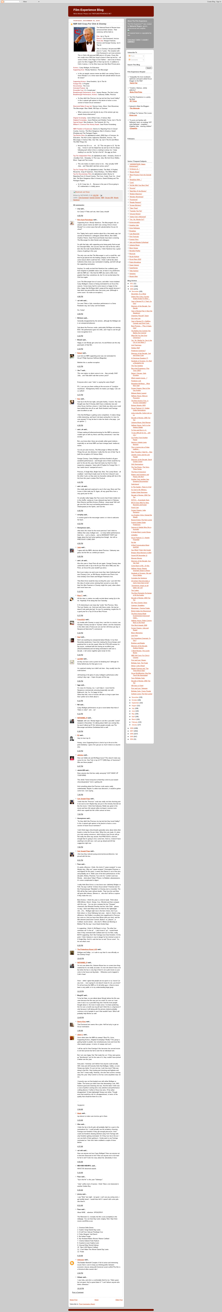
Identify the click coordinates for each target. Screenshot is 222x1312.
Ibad (78, 637)
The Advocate (135, 108)
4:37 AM (80, 1146)
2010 (132, 286)
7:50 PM (80, 814)
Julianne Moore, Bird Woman (141, 422)
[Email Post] (101, 195)
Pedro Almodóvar (135, 262)
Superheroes (133, 268)
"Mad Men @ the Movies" (138, 191)
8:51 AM (80, 1205)
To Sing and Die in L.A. (139, 430)
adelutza (80, 755)
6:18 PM (80, 731)
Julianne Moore (134, 245)
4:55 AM (80, 1162)
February (135, 722)
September (135, 703)
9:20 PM (80, 945)
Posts (132, 56)
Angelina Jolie (134, 225)
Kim (78, 399)
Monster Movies (136, 558)
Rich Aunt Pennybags (85, 220)
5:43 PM (80, 655)
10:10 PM (80, 1288)
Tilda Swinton (133, 271)
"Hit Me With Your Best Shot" (139, 185)
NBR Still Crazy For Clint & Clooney (89, 24)
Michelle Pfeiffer (134, 251)
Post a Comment (77, 1292)
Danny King (81, 1021)
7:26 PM (80, 795)
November (135, 697)
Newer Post (73, 1300)
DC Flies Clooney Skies (139, 603)
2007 (132, 731)
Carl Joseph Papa (83, 799)
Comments (134, 60)
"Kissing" (132, 188)
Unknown (80, 1260)
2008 (132, 728)
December (135, 291)
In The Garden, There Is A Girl (141, 487)
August (134, 705)
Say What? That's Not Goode (141, 550)
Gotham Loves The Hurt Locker (141, 694)
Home (97, 1300)
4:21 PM (80, 366)
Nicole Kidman (134, 256)
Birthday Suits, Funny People (141, 691)
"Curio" (131, 182)
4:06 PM (80, 296)
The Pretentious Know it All (87, 949)
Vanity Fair (133, 83)
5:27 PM (80, 615)
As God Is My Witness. (139, 490)
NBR (102, 198)
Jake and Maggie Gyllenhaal (138, 242)
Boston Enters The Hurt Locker (141, 520)
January (134, 725)
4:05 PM (80, 216)
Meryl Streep (133, 248)
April (133, 716)
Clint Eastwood (84, 198)
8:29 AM (80, 1190)
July (133, 708)
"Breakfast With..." (135, 180)
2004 (132, 739)
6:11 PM (80, 701)
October (134, 700)
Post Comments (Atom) (87, 1304)
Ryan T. (80, 595)
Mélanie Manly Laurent (138, 393)
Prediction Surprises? (138, 351)
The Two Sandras (137, 366)
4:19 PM (80, 349)
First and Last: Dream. (138, 660)
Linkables (134, 535)
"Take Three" (133, 208)
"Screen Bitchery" (135, 205)
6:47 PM (80, 766)
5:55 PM (80, 681)
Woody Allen (133, 276)
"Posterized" (133, 199)
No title (133, 542)
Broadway (132, 231)
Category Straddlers (138, 605)
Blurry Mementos (137, 633)
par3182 (80, 659)
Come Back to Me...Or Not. (140, 566)
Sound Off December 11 (139, 555)
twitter (138, 40)
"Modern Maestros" (135, 194)
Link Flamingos (136, 345)
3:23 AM (80, 1120)
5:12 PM (80, 591)
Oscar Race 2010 (135, 259)
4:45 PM (80, 511)
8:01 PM (80, 860)
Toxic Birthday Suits (138, 678)
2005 (132, 736)
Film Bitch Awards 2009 (139, 625)
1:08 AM (80, 1030)
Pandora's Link (136, 381)
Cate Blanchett (134, 234)
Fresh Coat (135, 507)
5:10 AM (80, 1173)
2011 (132, 283)
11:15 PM (80, 991)
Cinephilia (133, 128)
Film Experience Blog (88, 10)
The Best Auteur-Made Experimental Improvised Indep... (140, 616)
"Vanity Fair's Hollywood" (137, 217)
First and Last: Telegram (139, 688)
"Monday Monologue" (136, 197)
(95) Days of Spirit (137, 685)
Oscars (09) (109, 198)
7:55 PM (80, 847)
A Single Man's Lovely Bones (141, 532)
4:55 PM (80, 543)
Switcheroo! (135, 484)
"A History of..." (134, 169)
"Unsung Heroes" (135, 214)
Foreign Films (134, 239)
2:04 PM (80, 1273)
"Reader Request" (135, 202)
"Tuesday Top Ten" (135, 211)
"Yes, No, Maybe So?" (136, 219)
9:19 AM (80, 1256)
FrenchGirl (81, 619)
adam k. (80, 1035)
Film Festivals (134, 236)
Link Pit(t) (134, 635)
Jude (79, 547)
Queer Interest (134, 265)
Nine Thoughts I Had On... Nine (141, 452)
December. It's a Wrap (138, 294)
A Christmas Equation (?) (139, 358)
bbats (79, 1113)
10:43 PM (80, 958)
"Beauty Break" (134, 172)
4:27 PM (80, 395)
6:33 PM (80, 751)
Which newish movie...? (139, 378)
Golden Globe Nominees (139, 492)
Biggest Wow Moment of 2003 (141, 553)
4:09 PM (80, 314)
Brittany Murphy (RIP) (138, 405)
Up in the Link (135, 318)
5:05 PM (80, 556)
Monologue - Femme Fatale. (140, 608)
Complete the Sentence (139, 578)
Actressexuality (134, 222)
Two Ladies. (135, 590)
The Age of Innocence (138, 472)
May (133, 714)
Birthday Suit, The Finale (139, 663)
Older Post (119, 1300)
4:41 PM (80, 482)
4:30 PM (80, 425)
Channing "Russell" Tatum (140, 316)
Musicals (132, 254)
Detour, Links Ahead (138, 666)
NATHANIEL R (82, 718)
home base (131, 40)
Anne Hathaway (134, 228)
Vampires (132, 274)
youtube (145, 40)
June (133, 711)
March (134, 719)
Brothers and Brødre (138, 643)
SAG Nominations (137, 464)
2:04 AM (80, 1109)
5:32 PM (80, 633)
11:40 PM (80, 1017)
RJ (78, 735)
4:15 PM (80, 336)
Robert (79, 353)
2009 (132, 289)
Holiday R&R (135, 348)
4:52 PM (80, 524)
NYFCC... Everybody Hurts (140, 500)
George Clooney (94, 198)
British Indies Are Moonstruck (141, 611)
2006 (132, 734)
